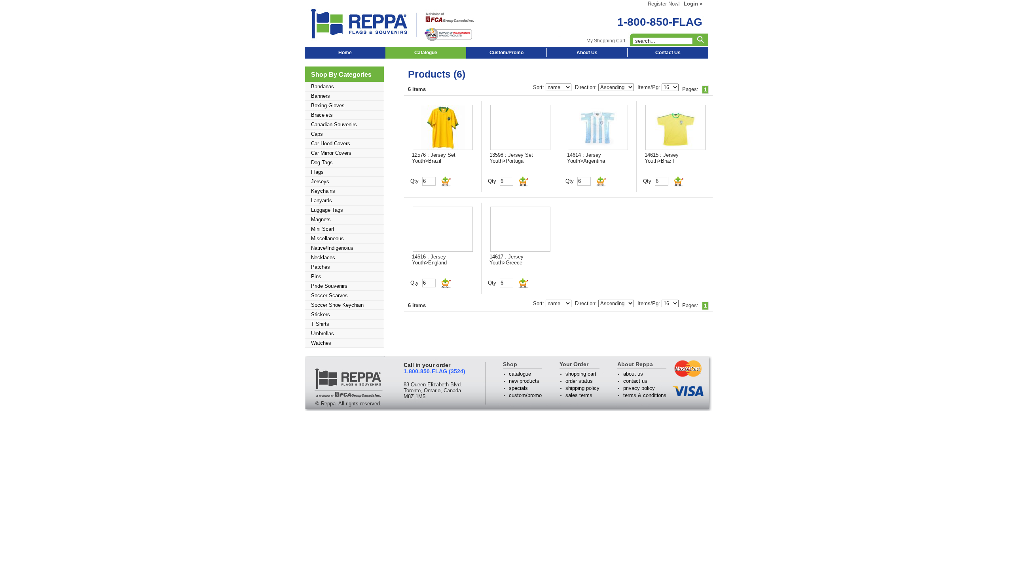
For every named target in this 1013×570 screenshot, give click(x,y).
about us (633, 374)
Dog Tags (322, 162)
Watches (321, 343)
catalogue (520, 374)
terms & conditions (644, 395)
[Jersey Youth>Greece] (520, 229)
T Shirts (320, 324)
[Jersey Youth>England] (443, 229)
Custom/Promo (506, 52)
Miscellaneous (327, 238)
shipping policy (582, 388)
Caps (317, 134)
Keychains (323, 191)
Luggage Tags (327, 210)
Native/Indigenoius (332, 248)
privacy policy (639, 388)
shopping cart (580, 374)
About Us (587, 52)
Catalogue (425, 52)
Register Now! (664, 4)
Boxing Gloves (328, 105)
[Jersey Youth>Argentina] (598, 127)
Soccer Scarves (329, 295)
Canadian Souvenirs (334, 124)
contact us (635, 381)
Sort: (539, 87)
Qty (414, 181)
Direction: (586, 87)
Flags (317, 172)
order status (579, 381)
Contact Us (668, 52)
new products (524, 381)
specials (518, 388)
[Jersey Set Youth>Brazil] (443, 127)
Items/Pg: (649, 87)
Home (345, 52)
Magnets (321, 219)
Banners (320, 96)
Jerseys (320, 181)
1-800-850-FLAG (659, 22)
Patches (320, 267)
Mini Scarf (322, 229)
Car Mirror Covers (331, 153)
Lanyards (321, 200)
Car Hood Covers (330, 143)
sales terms (578, 395)
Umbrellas (322, 333)
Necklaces (323, 257)
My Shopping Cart (605, 41)
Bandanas (322, 86)
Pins (316, 276)
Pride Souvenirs (329, 286)
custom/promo (525, 395)
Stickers (320, 314)
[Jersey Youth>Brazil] (675, 127)
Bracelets (322, 115)
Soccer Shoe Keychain (337, 305)
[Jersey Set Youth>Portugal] (520, 127)
